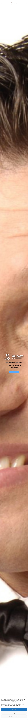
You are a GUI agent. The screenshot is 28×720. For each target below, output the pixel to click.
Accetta (14, 709)
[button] (26, 696)
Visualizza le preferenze (14, 716)
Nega (14, 713)
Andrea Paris (14, 372)
